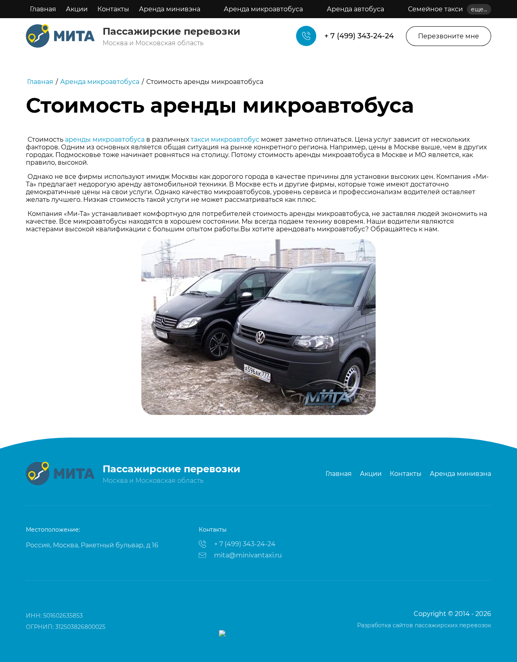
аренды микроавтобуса (105, 139)
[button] (448, 36)
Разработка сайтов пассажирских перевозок (424, 625)
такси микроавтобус (225, 139)
